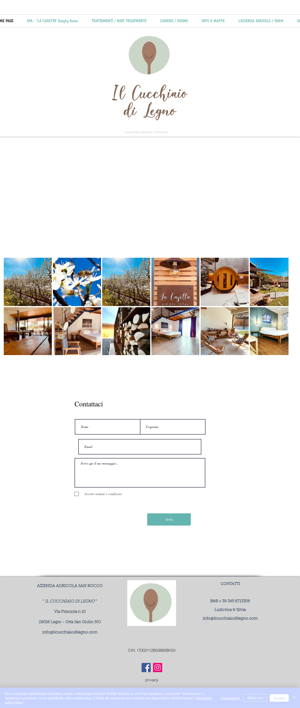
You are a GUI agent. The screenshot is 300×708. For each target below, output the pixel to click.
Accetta (279, 698)
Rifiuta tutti (255, 698)
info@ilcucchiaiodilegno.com (70, 632)
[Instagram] (157, 667)
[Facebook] (146, 667)
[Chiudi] (294, 697)
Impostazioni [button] (230, 698)
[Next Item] (280, 306)
